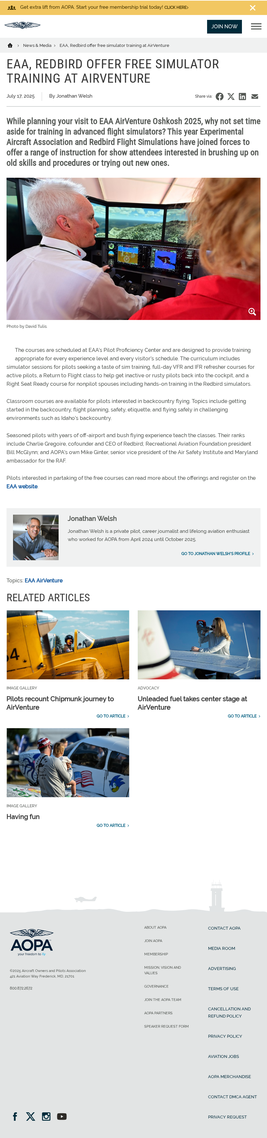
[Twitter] (32, 1117)
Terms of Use (223, 988)
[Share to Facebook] (220, 96)
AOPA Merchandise (229, 1076)
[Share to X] (231, 96)
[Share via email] (255, 96)
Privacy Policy (225, 1036)
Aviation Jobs (223, 1056)
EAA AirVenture (44, 580)
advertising (222, 968)
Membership (156, 954)
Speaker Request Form (166, 1026)
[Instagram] (48, 1117)
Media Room (221, 948)
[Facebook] (17, 1117)
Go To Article (111, 716)
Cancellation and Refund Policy (229, 1012)
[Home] (14, 45)
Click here (175, 7)
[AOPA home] (22, 27)
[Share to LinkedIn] (242, 96)
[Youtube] (62, 1117)
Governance (156, 986)
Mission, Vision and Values (162, 970)
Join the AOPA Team (162, 1000)
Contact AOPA (224, 928)
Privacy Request (227, 1117)
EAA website (22, 486)
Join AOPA (153, 941)
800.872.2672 (21, 988)
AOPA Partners (158, 1013)
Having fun (23, 817)
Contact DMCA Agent (232, 1096)
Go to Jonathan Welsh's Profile (215, 553)
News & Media (37, 45)
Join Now (224, 26)
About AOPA (155, 927)
